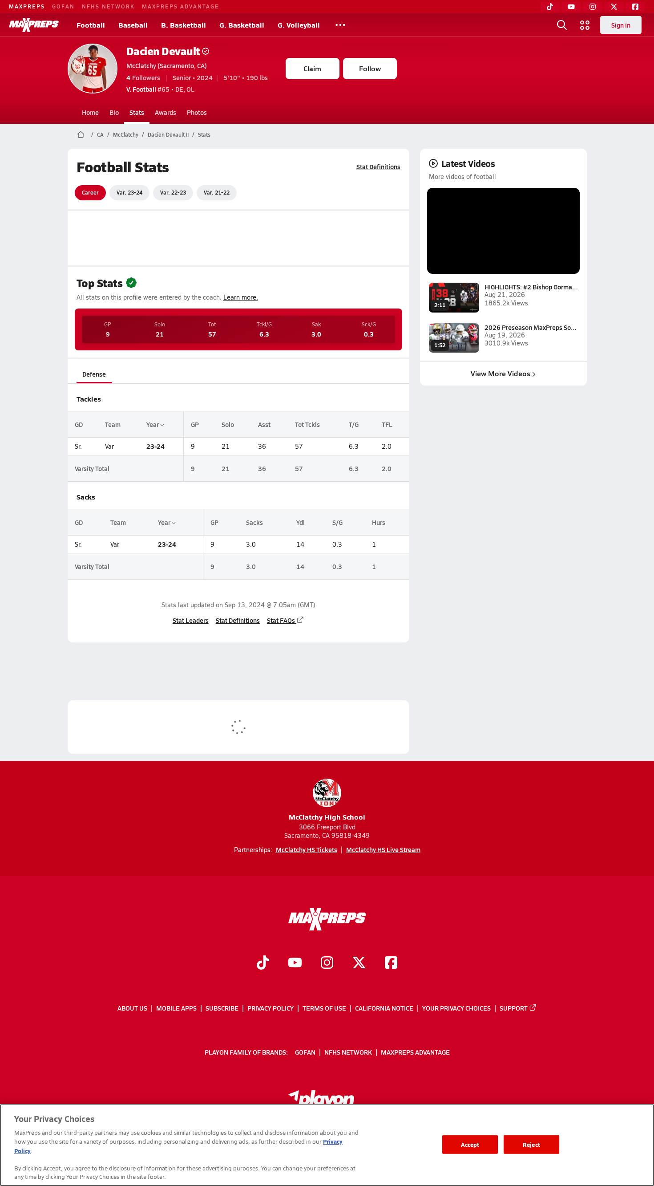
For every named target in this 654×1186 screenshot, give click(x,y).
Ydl (300, 522)
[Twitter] (614, 7)
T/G (354, 424)
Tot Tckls (307, 424)
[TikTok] (550, 7)
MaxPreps (27, 6)
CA (100, 134)
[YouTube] (571, 7)
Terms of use (324, 1007)
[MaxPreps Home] (34, 25)
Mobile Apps (176, 1007)
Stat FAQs (281, 620)
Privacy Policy (270, 1007)
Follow (370, 68)
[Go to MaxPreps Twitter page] (359, 964)
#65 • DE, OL (160, 89)
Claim (312, 68)
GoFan (63, 6)
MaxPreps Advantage (180, 6)
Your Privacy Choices (456, 1008)
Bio (114, 112)
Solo (228, 424)
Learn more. (240, 297)
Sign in (620, 24)
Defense (94, 374)
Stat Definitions (378, 166)
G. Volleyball (299, 25)
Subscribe (222, 1007)
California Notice (384, 1007)
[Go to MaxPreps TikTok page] (263, 964)
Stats (136, 112)
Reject (531, 1144)
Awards (165, 112)
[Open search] (561, 25)
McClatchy (125, 134)
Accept (470, 1144)
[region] (327, 1145)
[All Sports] (340, 25)
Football (91, 25)
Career (90, 192)
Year (153, 424)
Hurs (378, 522)
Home (90, 112)
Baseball (133, 25)
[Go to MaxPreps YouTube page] (295, 964)
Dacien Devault (163, 51)
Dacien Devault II (168, 134)
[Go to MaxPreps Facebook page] (391, 964)
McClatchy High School (327, 817)
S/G (337, 522)
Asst (264, 424)
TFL (387, 424)
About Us (132, 1007)
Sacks (254, 522)
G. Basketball (241, 25)
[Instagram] (592, 7)
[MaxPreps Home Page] (80, 134)
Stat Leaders (191, 620)
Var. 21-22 (217, 192)
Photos (197, 112)
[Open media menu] (585, 25)
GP (195, 424)
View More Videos (500, 373)
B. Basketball (183, 25)
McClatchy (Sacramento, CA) (166, 65)
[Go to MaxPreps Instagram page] (327, 964)
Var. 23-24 (129, 192)
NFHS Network (108, 6)
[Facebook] (635, 7)
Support (514, 1007)
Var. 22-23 (173, 192)
